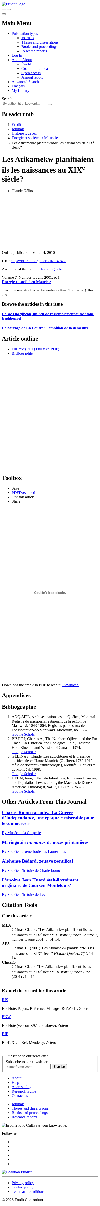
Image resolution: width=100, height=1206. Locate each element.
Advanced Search (25, 82)
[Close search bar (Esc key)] (9, 9)
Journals (27, 38)
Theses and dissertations (39, 42)
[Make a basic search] (4, 9)
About (27, 60)
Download (70, 685)
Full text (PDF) (23, 349)
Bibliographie (22, 353)
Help (15, 1082)
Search (7, 99)
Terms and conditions (28, 1191)
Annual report (32, 77)
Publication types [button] (25, 33)
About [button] (17, 60)
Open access (31, 73)
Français (18, 86)
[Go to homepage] (13, 4)
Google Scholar (24, 734)
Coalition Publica (34, 68)
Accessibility (21, 1087)
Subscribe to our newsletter (26, 1062)
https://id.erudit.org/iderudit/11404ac (38, 261)
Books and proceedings (39, 47)
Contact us (20, 1096)
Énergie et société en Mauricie (35, 138)
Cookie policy (22, 1187)
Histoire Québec (24, 133)
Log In (17, 55)
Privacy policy (23, 1183)
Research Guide (24, 1091)
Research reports (34, 51)
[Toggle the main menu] (4, 14)
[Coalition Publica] (17, 1172)
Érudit (26, 64)
